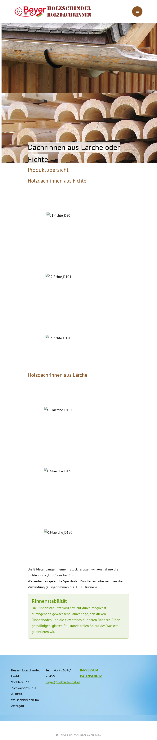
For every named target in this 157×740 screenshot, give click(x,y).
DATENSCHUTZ (91, 676)
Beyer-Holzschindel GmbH (77, 735)
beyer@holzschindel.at (63, 682)
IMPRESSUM (89, 670)
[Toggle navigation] (137, 11)
